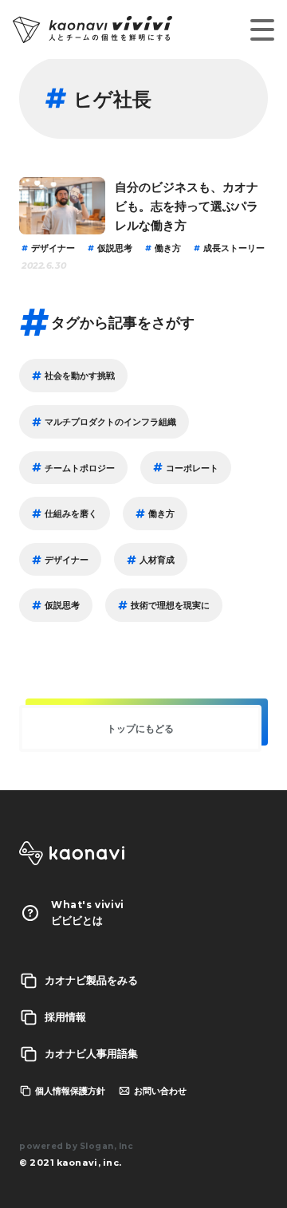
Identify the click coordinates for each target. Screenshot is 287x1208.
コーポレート (192, 467)
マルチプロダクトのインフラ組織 (110, 421)
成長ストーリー (234, 247)
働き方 (168, 247)
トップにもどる (140, 728)
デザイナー (53, 247)
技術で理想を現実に (170, 605)
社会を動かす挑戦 (80, 375)
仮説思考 (114, 247)
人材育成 (157, 559)
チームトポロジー (80, 467)
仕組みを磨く (71, 513)
